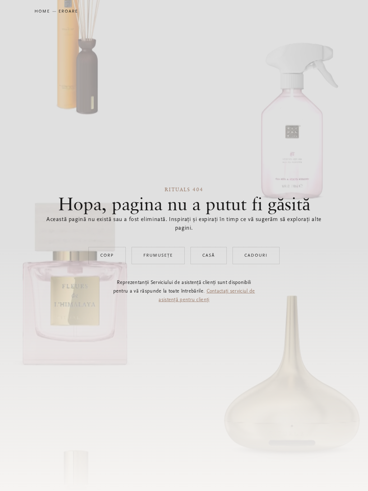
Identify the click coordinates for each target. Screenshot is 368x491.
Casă (208, 255)
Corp (107, 255)
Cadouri (256, 255)
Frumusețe (158, 255)
